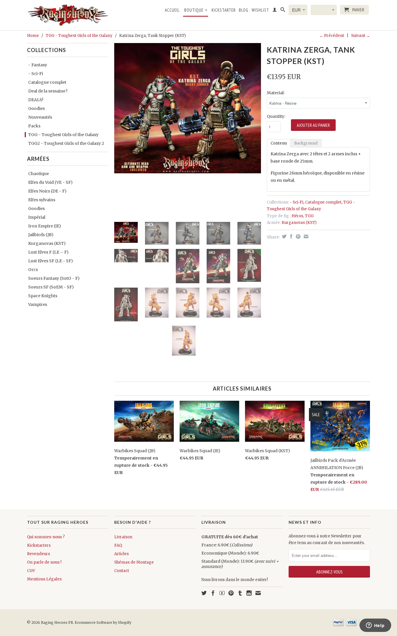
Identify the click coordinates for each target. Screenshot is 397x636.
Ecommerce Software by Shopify (103, 622)
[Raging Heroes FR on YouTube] (222, 593)
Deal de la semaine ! (47, 91)
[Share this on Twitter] (283, 236)
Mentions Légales (44, 579)
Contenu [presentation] (279, 143)
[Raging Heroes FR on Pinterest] (231, 593)
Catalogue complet (47, 82)
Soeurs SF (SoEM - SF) (51, 287)
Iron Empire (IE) (44, 226)
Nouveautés (40, 117)
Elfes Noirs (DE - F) (47, 191)
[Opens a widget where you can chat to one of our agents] (375, 626)
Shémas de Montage (134, 562)
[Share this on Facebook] (290, 236)
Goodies (36, 108)
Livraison (123, 537)
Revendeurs (38, 553)
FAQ (118, 545)
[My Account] (274, 10)
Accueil (172, 10)
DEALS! (35, 99)
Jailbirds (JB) (40, 234)
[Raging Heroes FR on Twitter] (204, 593)
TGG (309, 215)
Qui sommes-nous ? (46, 537)
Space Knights (42, 295)
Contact (121, 570)
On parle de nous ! (44, 562)
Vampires (37, 304)
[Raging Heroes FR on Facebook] (213, 593)
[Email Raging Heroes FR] (258, 593)
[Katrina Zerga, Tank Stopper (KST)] (187, 108)
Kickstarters (39, 545)
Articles (121, 553)
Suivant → (360, 35)
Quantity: (276, 116)
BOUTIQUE (196, 10)
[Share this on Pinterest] (297, 236)
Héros (297, 215)
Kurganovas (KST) (47, 243)
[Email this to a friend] (305, 236)
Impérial (36, 217)
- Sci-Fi (35, 73)
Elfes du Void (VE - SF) (50, 182)
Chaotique (38, 173)
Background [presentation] (306, 143)
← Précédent (331, 35)
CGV (31, 570)
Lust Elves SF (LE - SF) (50, 260)
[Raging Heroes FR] (67, 15)
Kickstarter (224, 10)
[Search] (282, 10)
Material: (276, 92)
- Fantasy (37, 64)
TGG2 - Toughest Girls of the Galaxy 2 (66, 143)
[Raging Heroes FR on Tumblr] (240, 593)
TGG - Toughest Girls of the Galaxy (79, 35)
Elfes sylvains (41, 199)
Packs (34, 126)
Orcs (33, 269)
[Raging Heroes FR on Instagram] (249, 593)
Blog (243, 10)
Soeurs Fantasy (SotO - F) (54, 278)
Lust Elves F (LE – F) (48, 252)
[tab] (279, 143)
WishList (260, 10)
